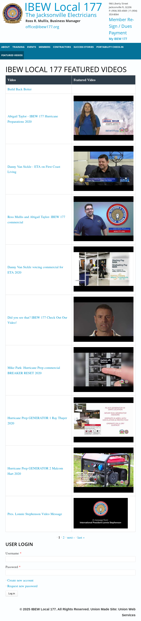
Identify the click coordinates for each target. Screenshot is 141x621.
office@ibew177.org (42, 27)
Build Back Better (20, 89)
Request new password (22, 586)
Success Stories (84, 47)
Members (44, 47)
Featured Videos (12, 55)
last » (81, 537)
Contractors (62, 47)
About (5, 47)
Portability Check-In (110, 47)
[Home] (12, 20)
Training (18, 47)
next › (71, 537)
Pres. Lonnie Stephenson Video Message (35, 514)
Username (13, 553)
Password (13, 567)
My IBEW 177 (118, 39)
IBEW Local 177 (63, 6)
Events (31, 47)
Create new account (20, 580)
